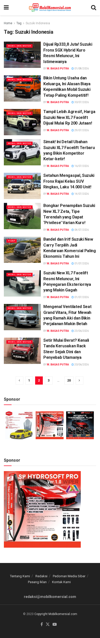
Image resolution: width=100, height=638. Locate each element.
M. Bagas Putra (58, 68)
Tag (19, 23)
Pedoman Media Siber (69, 576)
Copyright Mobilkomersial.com (55, 614)
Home (8, 23)
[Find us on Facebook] (42, 625)
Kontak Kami (61, 582)
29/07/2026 (81, 130)
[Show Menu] (6, 7)
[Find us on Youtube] (55, 625)
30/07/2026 (81, 102)
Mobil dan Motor (19, 46)
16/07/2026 (81, 166)
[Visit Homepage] (50, 8)
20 (69, 380)
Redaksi (41, 576)
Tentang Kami (20, 576)
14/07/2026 (81, 193)
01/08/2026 (81, 68)
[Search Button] (93, 7)
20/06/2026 (81, 364)
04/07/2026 (81, 229)
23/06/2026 (81, 330)
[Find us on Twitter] (48, 625)
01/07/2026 (81, 263)
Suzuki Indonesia (38, 23)
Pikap (11, 241)
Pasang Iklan (37, 582)
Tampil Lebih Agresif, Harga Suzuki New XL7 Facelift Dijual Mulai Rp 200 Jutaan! (69, 117)
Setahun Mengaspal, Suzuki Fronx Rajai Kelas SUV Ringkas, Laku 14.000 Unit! (68, 181)
